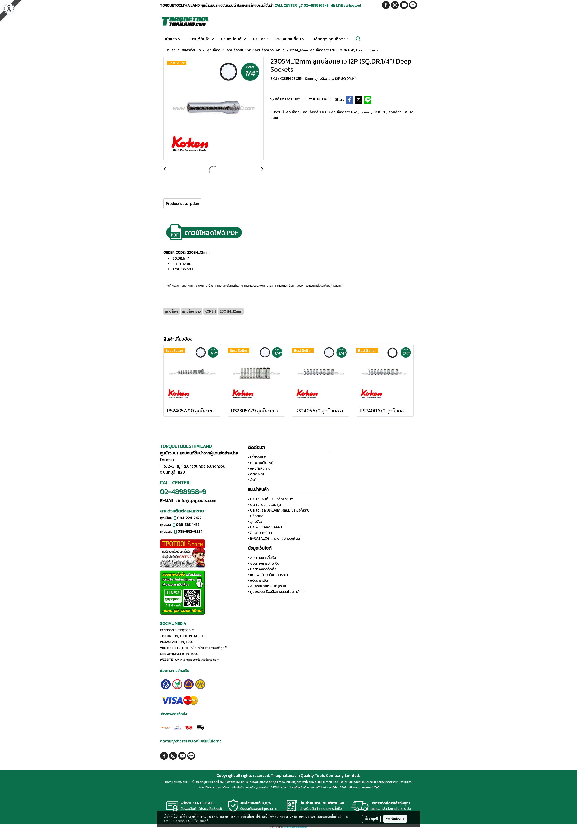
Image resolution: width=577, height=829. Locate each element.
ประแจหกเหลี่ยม (288, 39)
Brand (365, 112)
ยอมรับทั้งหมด (395, 819)
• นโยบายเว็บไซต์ (260, 462)
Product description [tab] (182, 203)
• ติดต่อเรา (256, 474)
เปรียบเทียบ (321, 99)
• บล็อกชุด (256, 515)
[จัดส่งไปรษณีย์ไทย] (177, 727)
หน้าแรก (170, 39)
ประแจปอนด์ (232, 39)
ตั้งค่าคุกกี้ (371, 819)
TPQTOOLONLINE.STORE (190, 636)
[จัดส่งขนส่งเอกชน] (200, 727)
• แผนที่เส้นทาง (259, 468)
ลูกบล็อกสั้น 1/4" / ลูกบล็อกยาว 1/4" (330, 112)
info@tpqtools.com (197, 500)
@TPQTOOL (189, 653)
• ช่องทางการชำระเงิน (263, 563)
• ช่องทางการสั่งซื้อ (262, 557)
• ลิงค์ (252, 479)
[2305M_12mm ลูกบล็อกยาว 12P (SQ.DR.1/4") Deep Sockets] (213, 109)
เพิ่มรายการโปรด (287, 99)
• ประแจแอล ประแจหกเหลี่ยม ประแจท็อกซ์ (278, 510)
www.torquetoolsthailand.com (197, 659)
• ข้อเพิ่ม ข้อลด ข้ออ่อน (265, 527)
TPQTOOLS (186, 630)
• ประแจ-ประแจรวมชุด (264, 504)
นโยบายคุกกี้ (200, 821)
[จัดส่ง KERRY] (166, 727)
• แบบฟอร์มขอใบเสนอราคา (268, 574)
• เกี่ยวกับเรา (257, 457)
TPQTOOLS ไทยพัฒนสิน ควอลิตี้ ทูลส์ (201, 648)
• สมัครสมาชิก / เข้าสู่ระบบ (267, 586)
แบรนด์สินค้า (199, 39)
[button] (358, 38)
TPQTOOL (186, 641)
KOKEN (380, 112)
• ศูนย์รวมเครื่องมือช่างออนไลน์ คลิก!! (275, 591)
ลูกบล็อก (293, 112)
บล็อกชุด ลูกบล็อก (328, 39)
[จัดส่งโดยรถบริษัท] (189, 727)
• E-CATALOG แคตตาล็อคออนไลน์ (274, 538)
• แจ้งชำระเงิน (258, 580)
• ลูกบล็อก (255, 521)
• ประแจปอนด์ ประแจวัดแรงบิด (270, 499)
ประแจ (258, 39)
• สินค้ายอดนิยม (260, 532)
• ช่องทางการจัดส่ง (262, 569)
